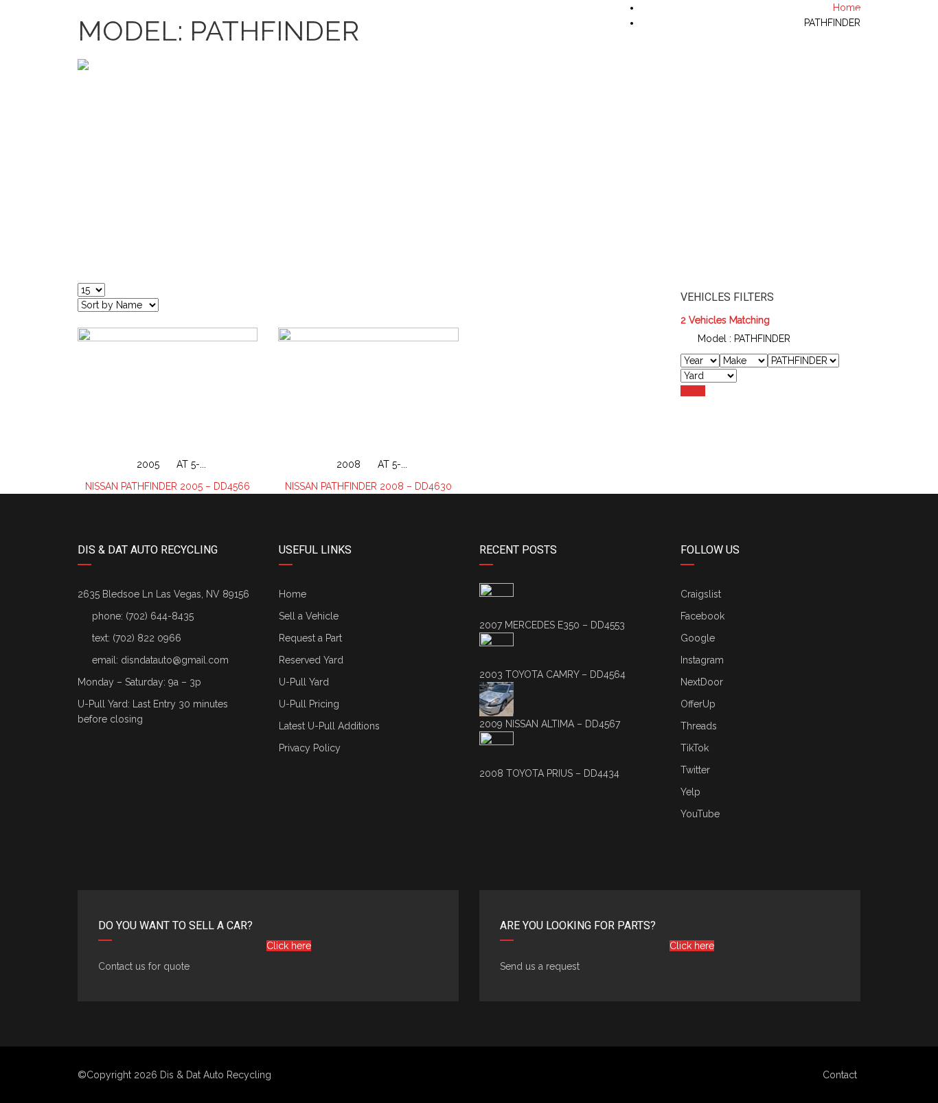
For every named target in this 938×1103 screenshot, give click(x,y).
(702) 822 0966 (147, 638)
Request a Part (310, 638)
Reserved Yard (311, 660)
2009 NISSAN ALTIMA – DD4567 (549, 723)
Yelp (690, 791)
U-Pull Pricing (309, 703)
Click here (288, 945)
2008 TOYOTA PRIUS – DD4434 (549, 773)
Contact (840, 1074)
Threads (698, 725)
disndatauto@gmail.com (175, 660)
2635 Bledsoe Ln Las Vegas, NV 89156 (163, 594)
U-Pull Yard (304, 681)
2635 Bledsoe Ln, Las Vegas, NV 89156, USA (185, 14)
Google (697, 638)
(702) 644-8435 (825, 14)
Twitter (695, 769)
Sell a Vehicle (309, 616)
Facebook (702, 616)
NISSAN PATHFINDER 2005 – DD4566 (167, 486)
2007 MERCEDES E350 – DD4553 (552, 624)
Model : (742, 338)
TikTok (694, 747)
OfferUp (698, 703)
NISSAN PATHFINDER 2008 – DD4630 (368, 486)
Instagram (702, 660)
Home (292, 594)
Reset (692, 390)
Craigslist (700, 594)
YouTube (700, 813)
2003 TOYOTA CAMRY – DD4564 (552, 674)
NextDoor (701, 681)
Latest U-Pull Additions (329, 725)
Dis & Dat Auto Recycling (215, 1074)
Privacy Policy (310, 747)
